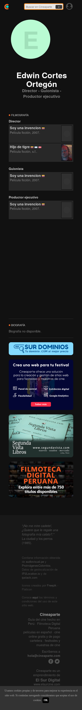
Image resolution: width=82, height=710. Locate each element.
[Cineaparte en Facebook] (51, 661)
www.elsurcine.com (47, 684)
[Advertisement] (41, 269)
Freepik (51, 585)
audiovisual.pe (35, 561)
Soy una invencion (25, 127)
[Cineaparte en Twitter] (57, 661)
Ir (58, 6)
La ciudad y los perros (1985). (37, 540)
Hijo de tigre (20, 146)
